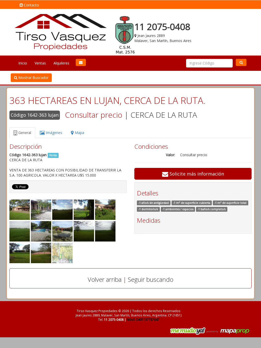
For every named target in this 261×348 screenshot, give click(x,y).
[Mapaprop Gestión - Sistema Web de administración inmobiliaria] (228, 331)
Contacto (31, 5)
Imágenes (53, 132)
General (24, 132)
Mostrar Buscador (32, 77)
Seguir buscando (150, 279)
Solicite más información (196, 174)
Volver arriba (105, 279)
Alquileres (61, 63)
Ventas (40, 63)
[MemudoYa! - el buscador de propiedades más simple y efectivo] (186, 331)
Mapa (79, 132)
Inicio (22, 63)
